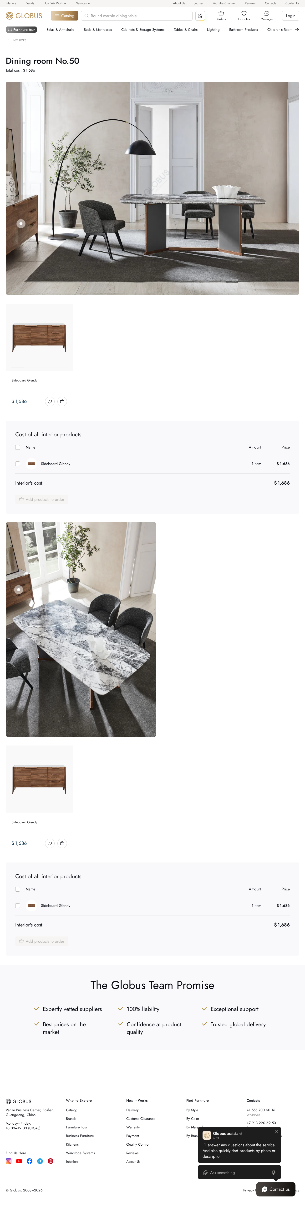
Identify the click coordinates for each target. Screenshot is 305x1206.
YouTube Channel (224, 3)
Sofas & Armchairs (60, 29)
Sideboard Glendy (55, 463)
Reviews (250, 3)
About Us (179, 3)
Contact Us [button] (292, 3)
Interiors (11, 3)
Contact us (279, 1189)
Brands (29, 3)
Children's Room (279, 29)
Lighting (213, 29)
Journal (198, 3)
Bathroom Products (243, 29)
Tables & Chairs (186, 29)
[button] (221, 13)
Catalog (67, 16)
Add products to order (45, 499)
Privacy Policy (253, 1190)
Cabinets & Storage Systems (142, 29)
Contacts (270, 3)
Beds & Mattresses (98, 29)
